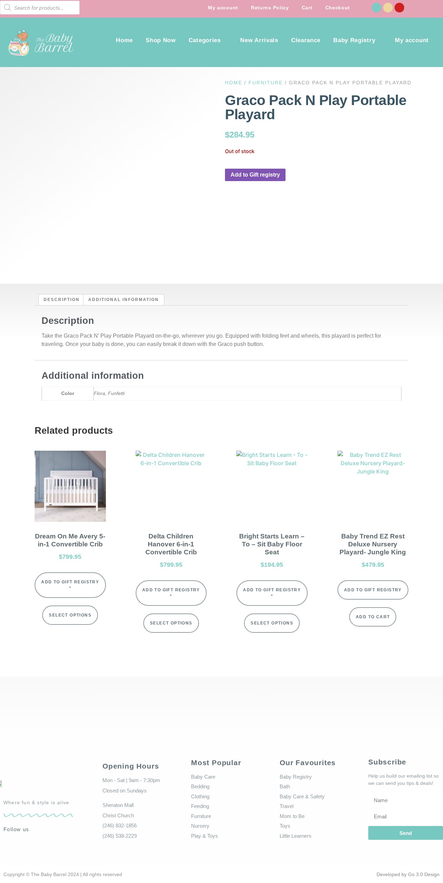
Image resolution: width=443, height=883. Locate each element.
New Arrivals (259, 40)
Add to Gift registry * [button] (70, 585)
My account (223, 7)
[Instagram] (388, 7)
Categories (205, 40)
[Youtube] (399, 7)
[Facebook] (376, 7)
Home (124, 40)
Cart (307, 7)
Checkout (337, 7)
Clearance (305, 40)
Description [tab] (62, 299)
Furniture (265, 82)
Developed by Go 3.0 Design (408, 874)
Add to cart (373, 616)
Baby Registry (354, 40)
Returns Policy (270, 7)
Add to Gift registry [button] (255, 175)
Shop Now (161, 40)
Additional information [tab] (123, 299)
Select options (70, 615)
